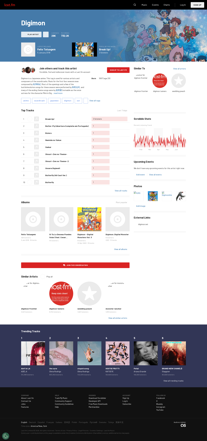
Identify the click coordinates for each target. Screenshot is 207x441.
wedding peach (178, 91)
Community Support (63, 401)
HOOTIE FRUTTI (113, 368)
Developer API (95, 401)
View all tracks (121, 190)
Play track (30, 119)
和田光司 (76, 87)
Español (41, 422)
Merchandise (94, 407)
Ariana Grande (140, 371)
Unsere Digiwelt (52, 168)
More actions (46, 34)
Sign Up (197, 5)
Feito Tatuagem (46, 49)
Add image (140, 206)
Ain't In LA (25, 368)
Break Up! (105, 49)
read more (58, 93)
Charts (167, 4)
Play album (28, 49)
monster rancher (113, 308)
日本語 (67, 422)
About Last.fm (27, 398)
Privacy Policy (71, 430)
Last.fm (13, 5)
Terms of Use (60, 430)
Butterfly (49, 182)
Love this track (42, 119)
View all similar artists (117, 318)
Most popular (121, 202)
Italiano (59, 422)
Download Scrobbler (97, 398)
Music (144, 4)
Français (50, 422)
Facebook (160, 398)
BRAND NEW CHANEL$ (172, 368)
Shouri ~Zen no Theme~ (56, 154)
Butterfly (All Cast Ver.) (56, 175)
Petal (136, 368)
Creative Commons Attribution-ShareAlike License (88, 433)
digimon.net (143, 224)
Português (83, 422)
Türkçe (111, 422)
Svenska (102, 422)
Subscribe (127, 404)
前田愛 (59, 90)
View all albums (120, 249)
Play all (46, 110)
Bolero (48, 133)
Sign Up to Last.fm (118, 70)
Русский (93, 422)
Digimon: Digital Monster (117, 234)
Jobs (23, 404)
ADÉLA (24, 371)
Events (155, 4)
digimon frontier (141, 91)
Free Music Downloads (98, 404)
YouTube (159, 410)
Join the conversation (77, 265)
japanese (54, 100)
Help (57, 407)
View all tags (94, 100)
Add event (140, 174)
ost (78, 100)
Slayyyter (166, 371)
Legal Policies (83, 430)
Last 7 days (122, 110)
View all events (155, 174)
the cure (53, 368)
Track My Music (61, 398)
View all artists (179, 68)
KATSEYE (109, 371)
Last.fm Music (109, 430)
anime (26, 100)
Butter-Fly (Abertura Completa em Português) (67, 126)
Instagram (160, 407)
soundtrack (39, 100)
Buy (25, 227)
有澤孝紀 (37, 84)
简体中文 (119, 422)
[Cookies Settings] (5, 436)
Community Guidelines (64, 404)
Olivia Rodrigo (55, 371)
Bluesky (159, 404)
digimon (67, 100)
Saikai (48, 147)
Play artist (33, 34)
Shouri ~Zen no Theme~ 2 (57, 161)
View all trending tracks (173, 381)
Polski (74, 422)
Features (25, 407)
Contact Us (26, 401)
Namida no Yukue (53, 140)
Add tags (86, 101)
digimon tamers (159, 91)
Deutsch (32, 422)
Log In (183, 4)
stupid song (83, 368)
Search (135, 5)
